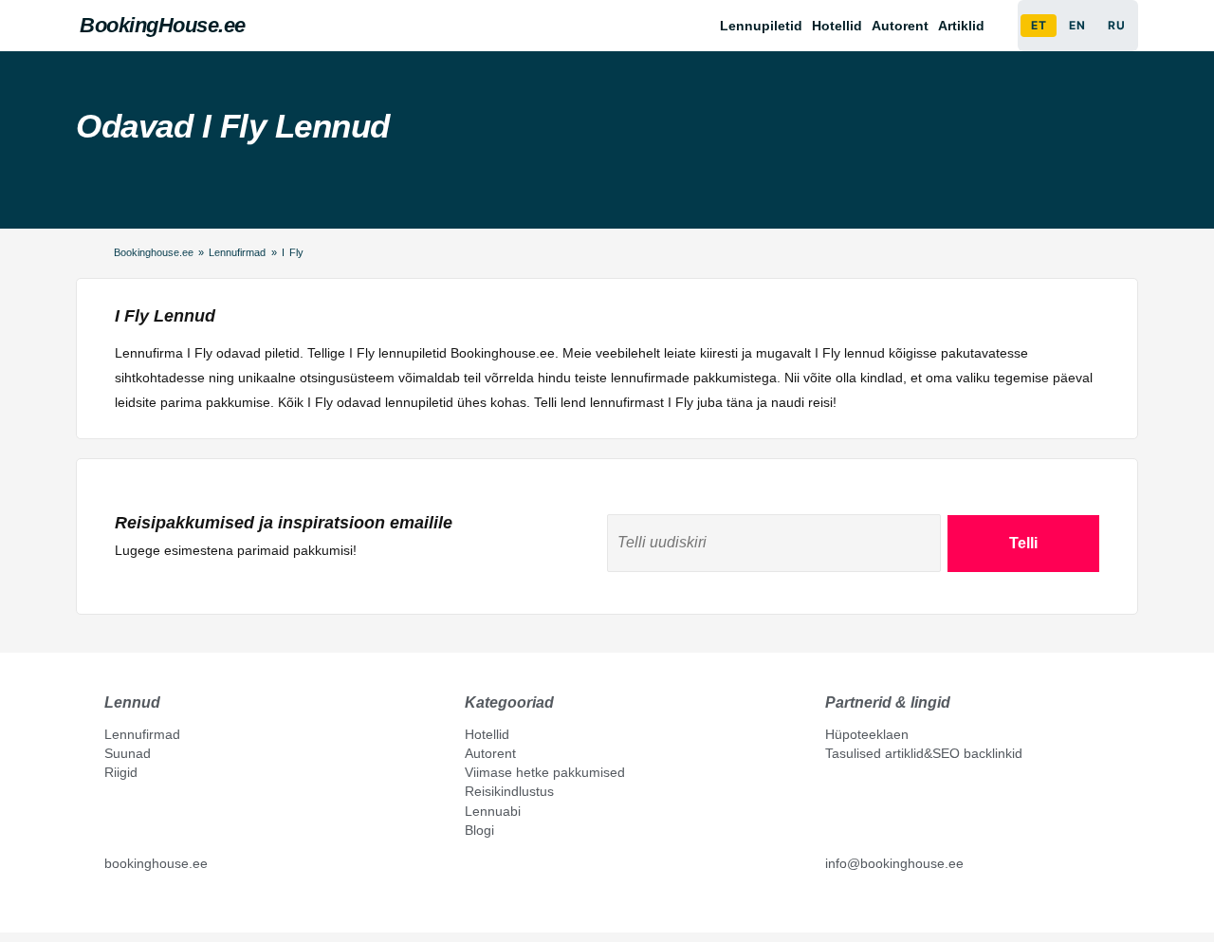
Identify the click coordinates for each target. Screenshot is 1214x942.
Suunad (127, 753)
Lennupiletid (761, 25)
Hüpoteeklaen (867, 734)
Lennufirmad (237, 252)
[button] (966, 25)
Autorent (900, 25)
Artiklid (961, 25)
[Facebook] (112, 906)
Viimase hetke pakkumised (545, 772)
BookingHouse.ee (163, 25)
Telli (1023, 543)
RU (1116, 25)
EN (1077, 25)
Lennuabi (493, 811)
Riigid (121, 772)
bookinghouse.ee (156, 863)
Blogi (479, 830)
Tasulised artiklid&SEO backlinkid (923, 753)
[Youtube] (131, 906)
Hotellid (837, 25)
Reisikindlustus (509, 791)
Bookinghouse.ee (153, 252)
